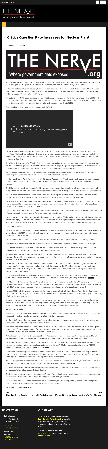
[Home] (4, 24)
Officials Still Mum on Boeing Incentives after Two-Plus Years (78, 394)
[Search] (105, 25)
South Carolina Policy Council (49, 419)
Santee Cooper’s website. (41, 348)
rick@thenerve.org (10, 437)
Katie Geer (22, 45)
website (59, 264)
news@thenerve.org (11, 428)
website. (72, 363)
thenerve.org (42, 433)
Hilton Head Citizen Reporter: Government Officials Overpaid (29, 394)
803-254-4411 (9, 425)
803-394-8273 (9, 439)
